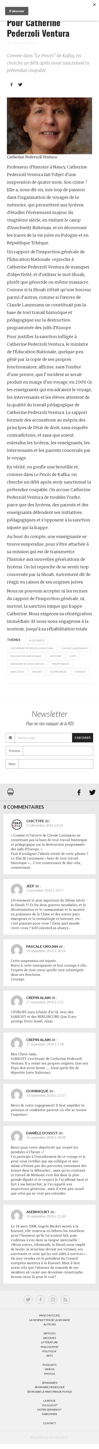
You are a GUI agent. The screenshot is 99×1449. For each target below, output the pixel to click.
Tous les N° (50, 1405)
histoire (55, 656)
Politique (49, 1351)
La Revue (49, 1400)
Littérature (49, 1342)
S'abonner (83, 738)
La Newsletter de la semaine (49, 1320)
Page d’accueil (49, 1315)
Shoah (37, 671)
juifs (73, 656)
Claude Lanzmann (74, 648)
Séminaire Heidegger (49, 1387)
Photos (49, 1373)
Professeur (60, 664)
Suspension (58, 671)
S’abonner (49, 1414)
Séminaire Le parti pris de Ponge (49, 1391)
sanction (17, 671)
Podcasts (49, 1364)
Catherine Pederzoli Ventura (31, 648)
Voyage (80, 671)
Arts (49, 1355)
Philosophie (49, 1347)
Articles (49, 1333)
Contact (49, 1423)
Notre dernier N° (49, 1409)
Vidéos (49, 1369)
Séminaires (49, 1382)
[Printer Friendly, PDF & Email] (10, 794)
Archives (49, 1338)
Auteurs (50, 1324)
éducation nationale (26, 656)
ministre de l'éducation (27, 664)
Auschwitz (37, 640)
